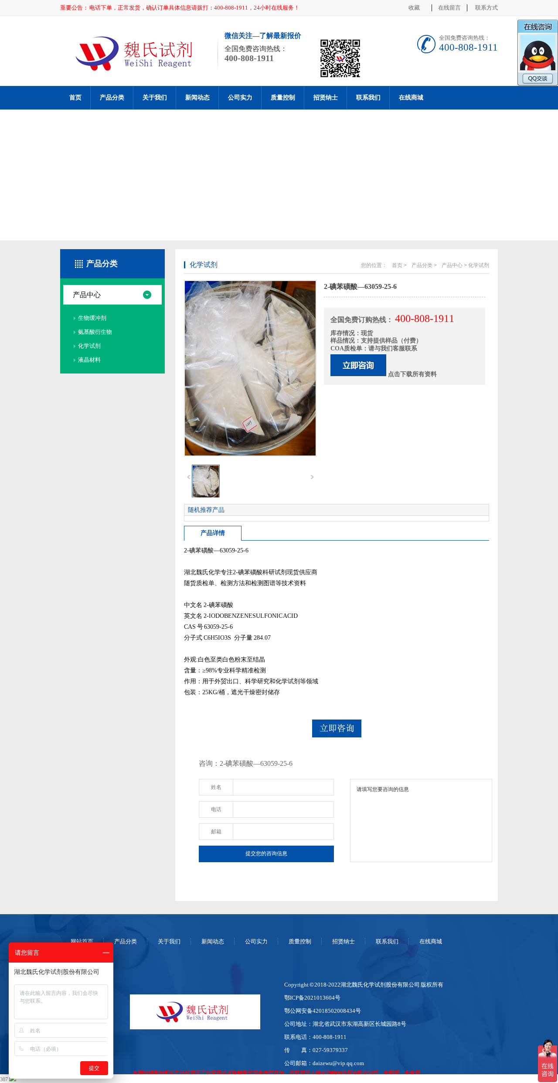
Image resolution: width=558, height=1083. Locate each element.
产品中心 (87, 294)
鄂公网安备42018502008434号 (322, 1011)
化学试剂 (89, 346)
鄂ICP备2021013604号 (312, 997)
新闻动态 (197, 97)
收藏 (414, 7)
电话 (216, 809)
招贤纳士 (325, 97)
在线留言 (449, 7)
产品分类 (112, 97)
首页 (75, 97)
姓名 (216, 787)
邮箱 (216, 832)
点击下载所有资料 (412, 374)
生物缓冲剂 (92, 318)
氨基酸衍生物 (95, 332)
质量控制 (283, 97)
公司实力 (240, 97)
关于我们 (155, 97)
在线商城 (411, 97)
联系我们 (368, 97)
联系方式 (486, 7)
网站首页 (82, 941)
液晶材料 (89, 359)
